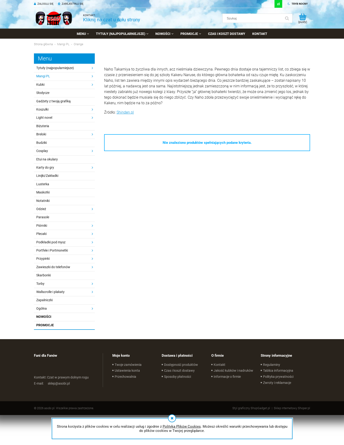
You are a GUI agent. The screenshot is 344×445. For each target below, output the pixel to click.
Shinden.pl (125, 112)
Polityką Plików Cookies (182, 426)
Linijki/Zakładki (47, 176)
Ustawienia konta (127, 370)
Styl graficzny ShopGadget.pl (251, 408)
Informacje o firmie (227, 376)
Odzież (41, 209)
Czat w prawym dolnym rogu (61, 377)
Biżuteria (42, 126)
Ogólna (41, 308)
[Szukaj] (287, 18)
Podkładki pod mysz (51, 242)
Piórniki (41, 225)
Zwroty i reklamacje (277, 383)
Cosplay (42, 151)
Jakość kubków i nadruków (233, 370)
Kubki (40, 84)
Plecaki (41, 234)
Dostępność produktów (181, 365)
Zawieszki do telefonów (53, 267)
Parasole (42, 217)
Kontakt (219, 365)
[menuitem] (82, 34)
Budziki (41, 143)
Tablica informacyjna (278, 370)
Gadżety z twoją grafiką (53, 101)
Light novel (44, 117)
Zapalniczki (44, 300)
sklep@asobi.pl (52, 383)
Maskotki (43, 192)
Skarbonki (43, 275)
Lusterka (42, 184)
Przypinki (43, 258)
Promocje (45, 325)
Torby (40, 284)
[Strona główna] (54, 18)
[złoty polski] (278, 4)
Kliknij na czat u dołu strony (111, 19)
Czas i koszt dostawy (179, 370)
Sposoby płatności (177, 376)
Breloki (41, 134)
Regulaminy (271, 365)
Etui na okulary (47, 159)
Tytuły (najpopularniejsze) (55, 68)
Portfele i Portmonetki (52, 250)
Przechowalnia (125, 376)
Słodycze (42, 93)
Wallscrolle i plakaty (50, 292)
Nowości (43, 317)
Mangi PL (43, 76)
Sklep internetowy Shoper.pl (292, 408)
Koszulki (42, 109)
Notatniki (43, 201)
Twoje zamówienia (128, 365)
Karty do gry (45, 167)
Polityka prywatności (278, 376)
